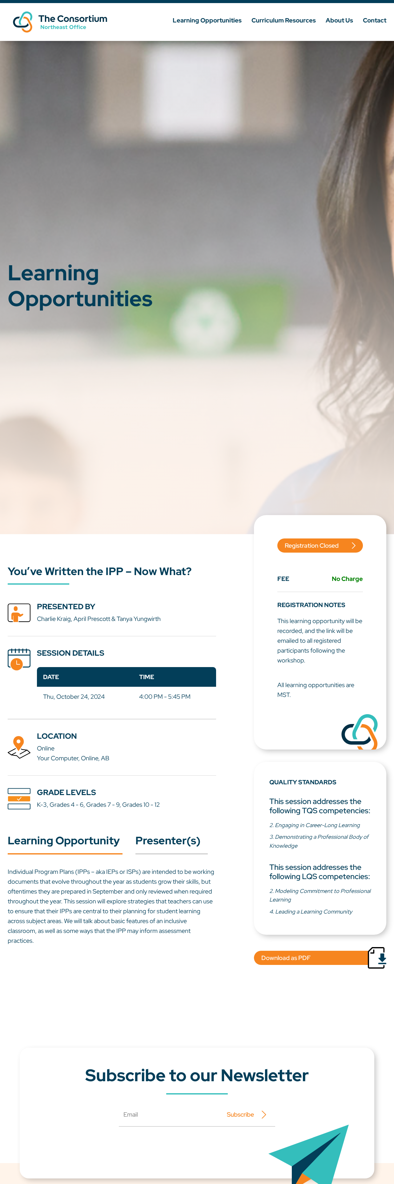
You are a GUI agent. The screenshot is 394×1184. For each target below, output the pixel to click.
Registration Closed (312, 546)
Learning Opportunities (207, 20)
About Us (339, 20)
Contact (374, 20)
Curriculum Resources (283, 20)
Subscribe (240, 1114)
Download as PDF (286, 958)
